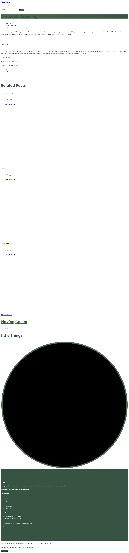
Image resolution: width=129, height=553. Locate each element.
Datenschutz (8, 506)
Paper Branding (7, 93)
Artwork (7, 104)
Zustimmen (5, 551)
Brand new (5, 244)
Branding (7, 26)
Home (6, 498)
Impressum (8, 508)
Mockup (13, 26)
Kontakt (7, 6)
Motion (12, 180)
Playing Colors (6, 168)
